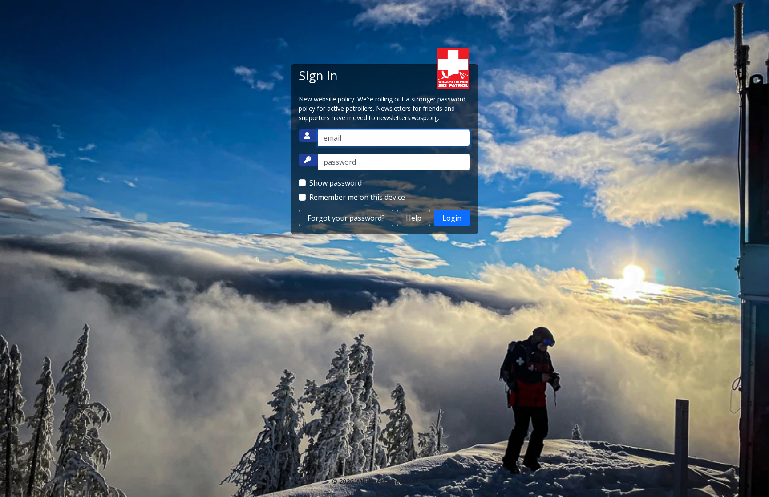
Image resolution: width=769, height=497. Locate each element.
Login (451, 218)
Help (413, 218)
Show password (335, 183)
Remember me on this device (357, 197)
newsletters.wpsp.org (407, 117)
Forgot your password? (346, 218)
